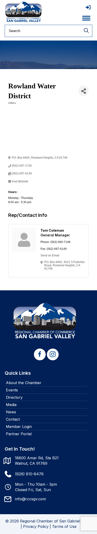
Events (12, 390)
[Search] (86, 31)
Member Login (19, 426)
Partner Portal (19, 433)
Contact (13, 419)
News (11, 412)
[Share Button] (83, 91)
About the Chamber (23, 382)
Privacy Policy (35, 526)
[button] (40, 354)
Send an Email (49, 255)
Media (11, 404)
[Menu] (86, 18)
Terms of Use (64, 526)
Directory (14, 397)
